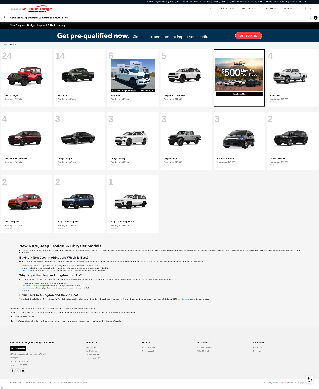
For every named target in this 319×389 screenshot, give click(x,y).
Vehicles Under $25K (94, 358)
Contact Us (19, 348)
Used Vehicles (91, 351)
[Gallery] (159, 35)
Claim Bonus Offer (239, 94)
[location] (230, 2)
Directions (257, 351)
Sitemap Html (68, 383)
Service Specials (148, 351)
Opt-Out (85, 383)
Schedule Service (148, 347)
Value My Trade (203, 351)
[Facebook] (12, 370)
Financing (203, 342)
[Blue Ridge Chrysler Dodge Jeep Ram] (31, 8)
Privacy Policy (41, 383)
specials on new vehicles (34, 286)
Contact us (185, 299)
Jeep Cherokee (27, 266)
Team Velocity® (277, 383)
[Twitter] (17, 370)
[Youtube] (22, 370)
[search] (310, 8)
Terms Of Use (51, 383)
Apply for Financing (205, 347)
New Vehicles (91, 347)
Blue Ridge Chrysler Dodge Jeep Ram (23, 383)
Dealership (259, 342)
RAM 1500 (25, 270)
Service (146, 342)
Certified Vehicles (92, 355)
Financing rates (27, 288)
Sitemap (60, 383)
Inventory (91, 342)
